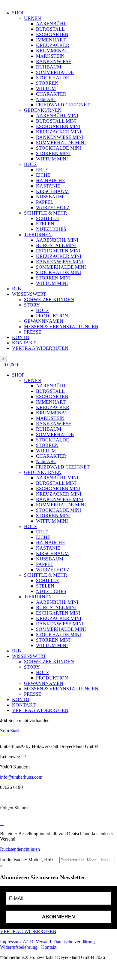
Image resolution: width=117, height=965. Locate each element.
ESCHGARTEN (52, 34)
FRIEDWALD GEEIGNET (63, 104)
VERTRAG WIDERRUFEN (40, 348)
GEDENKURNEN (43, 110)
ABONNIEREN (58, 916)
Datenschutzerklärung (74, 941)
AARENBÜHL (51, 23)
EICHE (43, 175)
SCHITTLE (47, 218)
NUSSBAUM (49, 196)
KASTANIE (48, 185)
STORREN (47, 83)
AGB (29, 941)
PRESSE (32, 331)
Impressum (11, 941)
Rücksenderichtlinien (20, 849)
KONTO (20, 337)
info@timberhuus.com (21, 777)
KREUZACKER (52, 45)
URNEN (32, 18)
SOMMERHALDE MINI (61, 142)
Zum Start (9, 730)
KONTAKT (24, 342)
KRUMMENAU (52, 50)
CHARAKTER (51, 93)
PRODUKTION (52, 315)
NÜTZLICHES (51, 229)
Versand (44, 941)
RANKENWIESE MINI (59, 137)
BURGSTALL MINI (56, 121)
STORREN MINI (53, 153)
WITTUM (46, 88)
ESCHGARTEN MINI (58, 126)
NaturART (46, 99)
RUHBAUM (48, 66)
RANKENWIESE (53, 61)
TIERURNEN (38, 234)
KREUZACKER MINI (58, 131)
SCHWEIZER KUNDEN (49, 299)
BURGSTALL (50, 29)
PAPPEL (44, 202)
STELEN (45, 223)
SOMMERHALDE (55, 72)
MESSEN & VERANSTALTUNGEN (61, 326)
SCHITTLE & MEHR (45, 212)
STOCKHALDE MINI (58, 148)
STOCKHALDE (52, 77)
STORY (32, 304)
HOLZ (30, 164)
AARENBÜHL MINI (57, 115)
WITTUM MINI (52, 158)
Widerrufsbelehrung (19, 947)
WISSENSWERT (29, 294)
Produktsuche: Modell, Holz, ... (29, 859)
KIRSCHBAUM (52, 191)
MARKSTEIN (50, 56)
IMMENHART (51, 39)
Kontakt (48, 947)
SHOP (18, 12)
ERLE (42, 169)
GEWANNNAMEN (43, 321)
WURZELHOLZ (53, 207)
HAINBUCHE (50, 180)
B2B (16, 288)
